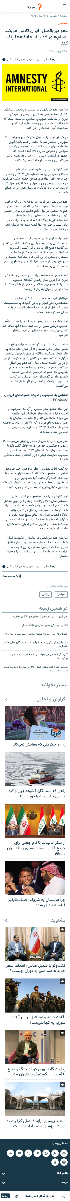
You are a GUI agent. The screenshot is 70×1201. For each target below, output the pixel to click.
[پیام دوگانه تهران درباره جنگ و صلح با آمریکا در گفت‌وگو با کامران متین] (35, 1047)
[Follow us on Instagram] (64, 1162)
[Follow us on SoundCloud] (10, 1153)
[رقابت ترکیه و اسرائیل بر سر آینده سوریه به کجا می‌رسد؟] (35, 995)
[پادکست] (16, 1196)
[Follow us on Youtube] (19, 1153)
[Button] (49, 59)
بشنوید (58, 921)
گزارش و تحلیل (50, 699)
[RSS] (55, 1153)
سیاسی (63, 23)
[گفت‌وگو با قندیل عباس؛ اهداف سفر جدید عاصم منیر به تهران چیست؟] (35, 944)
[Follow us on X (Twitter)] (28, 1153)
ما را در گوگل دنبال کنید (39, 1196)
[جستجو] (63, 1196)
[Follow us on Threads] (55, 1162)
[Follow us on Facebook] (46, 1153)
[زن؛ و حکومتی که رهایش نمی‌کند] (35, 723)
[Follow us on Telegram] (37, 1153)
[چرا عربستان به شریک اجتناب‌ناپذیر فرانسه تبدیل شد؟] (35, 878)
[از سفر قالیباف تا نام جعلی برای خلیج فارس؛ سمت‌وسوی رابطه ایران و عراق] (35, 821)
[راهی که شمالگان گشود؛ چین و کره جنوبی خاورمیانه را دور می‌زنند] (35, 769)
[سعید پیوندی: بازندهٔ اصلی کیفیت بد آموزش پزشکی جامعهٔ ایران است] (35, 1099)
